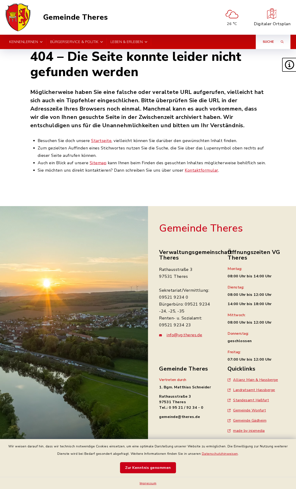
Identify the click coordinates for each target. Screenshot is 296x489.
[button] (289, 65)
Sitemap (98, 163)
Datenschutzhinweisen (220, 454)
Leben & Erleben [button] (127, 41)
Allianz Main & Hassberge (255, 379)
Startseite (101, 140)
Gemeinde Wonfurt (249, 410)
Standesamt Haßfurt (251, 400)
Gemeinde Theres (75, 17)
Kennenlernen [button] (23, 41)
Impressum (148, 483)
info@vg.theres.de (184, 335)
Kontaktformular (201, 170)
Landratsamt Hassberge (254, 390)
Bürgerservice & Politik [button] (74, 41)
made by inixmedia (249, 430)
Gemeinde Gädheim (249, 420)
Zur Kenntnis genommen (148, 467)
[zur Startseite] (18, 17)
